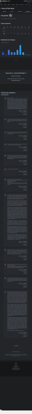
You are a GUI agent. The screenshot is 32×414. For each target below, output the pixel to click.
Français (16, 364)
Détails (12, 11)
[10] (24, 79)
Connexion (30, 2)
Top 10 (27, 4)
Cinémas (10, 4)
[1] (8, 79)
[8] (20, 79)
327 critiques (25, 164)
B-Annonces (22, 4)
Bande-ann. (20, 11)
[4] (13, 79)
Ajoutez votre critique (16, 351)
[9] (22, 79)
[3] (12, 79)
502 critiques (25, 150)
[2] (10, 79)
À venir (18, 4)
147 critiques (25, 273)
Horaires (4, 11)
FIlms (5, 4)
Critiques (27, 11)
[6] (17, 79)
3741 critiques (24, 174)
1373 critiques (24, 127)
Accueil (2, 4)
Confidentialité (16, 366)
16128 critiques (24, 114)
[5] (15, 79)
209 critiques (25, 259)
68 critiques (25, 139)
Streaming (14, 4)
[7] (18, 79)
